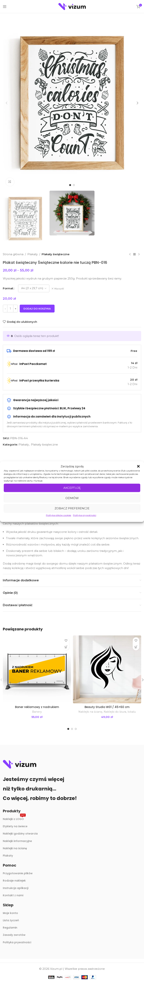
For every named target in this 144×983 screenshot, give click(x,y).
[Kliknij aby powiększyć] (10, 182)
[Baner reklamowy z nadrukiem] (37, 669)
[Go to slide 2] (72, 729)
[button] (138, 466)
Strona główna (13, 254)
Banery (37, 711)
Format (8, 288)
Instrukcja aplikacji (15, 888)
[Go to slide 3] (76, 729)
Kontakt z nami (13, 895)
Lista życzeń (11, 920)
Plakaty (32, 254)
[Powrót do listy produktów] (134, 254)
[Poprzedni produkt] (130, 254)
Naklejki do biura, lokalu (120, 711)
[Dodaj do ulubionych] (66, 640)
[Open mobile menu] (4, 6)
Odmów (72, 498)
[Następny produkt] (139, 254)
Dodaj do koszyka (37, 308)
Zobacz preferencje (72, 508)
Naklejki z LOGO (14, 818)
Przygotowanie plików (18, 873)
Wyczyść (59, 288)
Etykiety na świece (15, 826)
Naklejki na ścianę (90, 711)
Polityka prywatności (84, 515)
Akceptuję (72, 488)
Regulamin (10, 927)
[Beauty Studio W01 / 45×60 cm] (107, 669)
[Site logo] (72, 6)
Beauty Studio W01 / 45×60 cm (107, 707)
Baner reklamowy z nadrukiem (37, 707)
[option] (70, 185)
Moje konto (10, 913)
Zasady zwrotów (14, 935)
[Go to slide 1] (68, 729)
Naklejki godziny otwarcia (20, 833)
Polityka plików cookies (58, 515)
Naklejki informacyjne (17, 841)
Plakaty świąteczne (56, 254)
